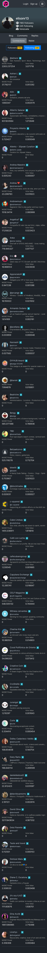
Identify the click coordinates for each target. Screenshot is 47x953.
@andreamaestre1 (16, 168)
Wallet (31, 40)
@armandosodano (17, 311)
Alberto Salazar (17, 110)
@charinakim (15, 632)
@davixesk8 (14, 812)
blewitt (13, 467)
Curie (12, 720)
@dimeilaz (14, 899)
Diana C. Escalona (18, 877)
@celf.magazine (16, 596)
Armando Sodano (18, 308)
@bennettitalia (15, 434)
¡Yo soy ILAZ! (16, 895)
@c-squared (14, 505)
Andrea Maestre (17, 164)
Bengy (13, 413)
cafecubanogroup (18, 556)
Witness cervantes (18, 611)
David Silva (15, 809)
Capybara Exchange (19, 574)
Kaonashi (14, 342)
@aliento (13, 131)
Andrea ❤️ (15, 183)
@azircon (13, 345)
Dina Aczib (15, 914)
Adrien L (14, 73)
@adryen (13, 77)
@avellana (15, 327)
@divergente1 (15, 935)
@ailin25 (13, 95)
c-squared (15, 501)
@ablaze (14, 58)
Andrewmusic (16, 201)
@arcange (14, 292)
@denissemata (15, 862)
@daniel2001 (15, 760)
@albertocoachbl (16, 113)
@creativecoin (15, 669)
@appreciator (15, 277)
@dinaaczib (14, 917)
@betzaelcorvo (15, 453)
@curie (12, 724)
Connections (19, 40)
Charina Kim (15, 629)
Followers (15, 47)
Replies (34, 35)
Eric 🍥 (13, 256)
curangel (14, 702)
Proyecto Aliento (18, 128)
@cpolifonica (15, 651)
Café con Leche (17, 538)
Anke (12, 238)
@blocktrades (16, 486)
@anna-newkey (15, 241)
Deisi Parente (16, 827)
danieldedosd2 (17, 775)
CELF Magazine (17, 592)
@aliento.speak (15, 150)
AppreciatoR (16, 274)
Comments (22, 35)
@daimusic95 (15, 742)
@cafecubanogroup (17, 560)
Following (32, 47)
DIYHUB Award (17, 360)
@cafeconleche (15, 541)
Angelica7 (14, 219)
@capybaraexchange (18, 578)
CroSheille (15, 684)
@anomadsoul (15, 259)
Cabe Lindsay (16, 520)
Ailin (12, 92)
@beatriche (14, 398)
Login (25, 4)
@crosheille (14, 687)
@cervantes (14, 614)
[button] (41, 4)
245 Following (26, 26)
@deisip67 (14, 831)
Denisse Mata (16, 859)
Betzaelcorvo (16, 449)
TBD (12, 431)
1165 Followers (26, 23)
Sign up (33, 4)
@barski (14, 380)
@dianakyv (14, 881)
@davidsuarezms (18, 793)
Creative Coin (16, 665)
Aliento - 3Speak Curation (22, 146)
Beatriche (14, 394)
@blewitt (13, 471)
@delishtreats (15, 846)
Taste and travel (17, 843)
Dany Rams (15, 757)
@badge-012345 (16, 364)
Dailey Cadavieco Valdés (21, 738)
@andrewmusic (15, 204)
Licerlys (13, 932)
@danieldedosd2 (16, 778)
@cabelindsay (15, 523)
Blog (11, 35)
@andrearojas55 (16, 186)
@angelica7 (14, 223)
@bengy (13, 416)
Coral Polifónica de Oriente (23, 647)
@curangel (14, 705)
